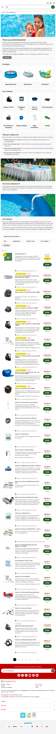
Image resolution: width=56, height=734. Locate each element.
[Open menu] (2, 7)
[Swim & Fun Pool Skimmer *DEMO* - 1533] (8, 341)
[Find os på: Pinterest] (33, 675)
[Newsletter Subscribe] (53, 670)
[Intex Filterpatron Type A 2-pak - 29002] (8, 564)
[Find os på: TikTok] (26, 675)
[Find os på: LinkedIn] (37, 675)
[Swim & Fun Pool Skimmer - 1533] (8, 579)
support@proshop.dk (43, 690)
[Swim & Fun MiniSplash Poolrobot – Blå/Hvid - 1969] (8, 469)
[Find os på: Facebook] (19, 675)
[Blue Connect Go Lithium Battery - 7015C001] (8, 453)
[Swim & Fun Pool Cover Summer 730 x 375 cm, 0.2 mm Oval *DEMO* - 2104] (8, 373)
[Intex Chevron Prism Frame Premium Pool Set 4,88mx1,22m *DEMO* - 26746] (8, 277)
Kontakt (3, 709)
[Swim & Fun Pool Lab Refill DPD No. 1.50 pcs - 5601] (8, 532)
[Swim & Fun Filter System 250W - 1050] (8, 627)
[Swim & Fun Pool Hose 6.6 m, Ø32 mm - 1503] (8, 421)
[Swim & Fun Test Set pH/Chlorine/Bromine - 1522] (8, 595)
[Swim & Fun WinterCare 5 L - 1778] (8, 516)
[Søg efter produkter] (53, 7)
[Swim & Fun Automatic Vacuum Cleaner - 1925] (8, 405)
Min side (3, 705)
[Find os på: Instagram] (22, 675)
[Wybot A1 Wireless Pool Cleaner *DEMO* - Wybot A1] (8, 309)
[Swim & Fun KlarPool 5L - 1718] (8, 437)
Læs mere (7, 57)
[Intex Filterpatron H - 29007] (8, 257)
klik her (37, 696)
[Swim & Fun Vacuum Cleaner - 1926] (8, 611)
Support (3, 701)
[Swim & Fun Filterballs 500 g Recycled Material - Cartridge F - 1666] (8, 548)
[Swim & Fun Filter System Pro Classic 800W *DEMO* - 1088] (8, 357)
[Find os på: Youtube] (30, 675)
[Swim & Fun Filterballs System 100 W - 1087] (8, 643)
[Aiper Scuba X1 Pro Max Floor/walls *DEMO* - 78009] (8, 293)
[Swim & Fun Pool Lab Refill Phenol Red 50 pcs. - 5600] (8, 484)
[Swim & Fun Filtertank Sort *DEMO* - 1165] (8, 389)
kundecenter (25, 690)
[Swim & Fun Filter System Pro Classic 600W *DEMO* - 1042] (8, 325)
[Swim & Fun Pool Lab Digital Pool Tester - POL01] (8, 500)
